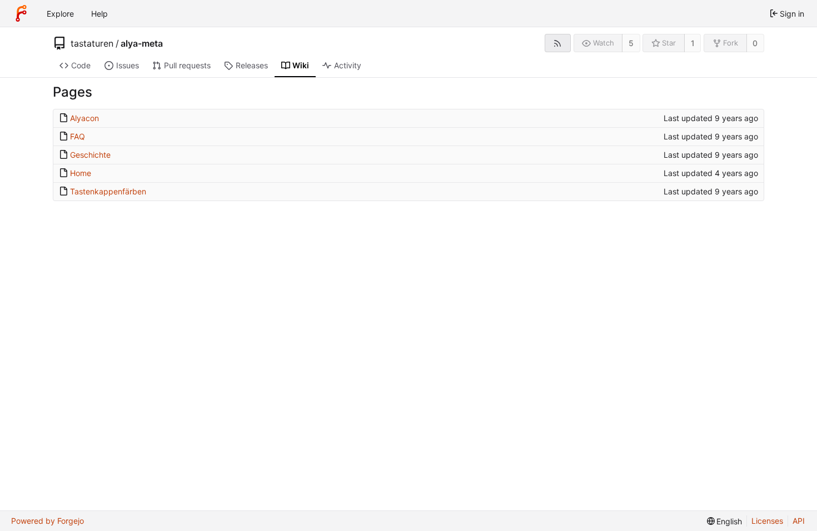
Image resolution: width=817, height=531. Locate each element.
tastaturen (92, 43)
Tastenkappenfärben (108, 191)
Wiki (300, 65)
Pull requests (187, 65)
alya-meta (142, 43)
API (799, 520)
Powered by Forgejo (47, 520)
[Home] (21, 13)
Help (99, 13)
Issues (127, 65)
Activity (347, 65)
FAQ (77, 136)
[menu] (725, 521)
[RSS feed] (558, 43)
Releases (252, 65)
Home (80, 173)
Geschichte (90, 154)
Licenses (767, 520)
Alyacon (84, 118)
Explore (60, 13)
